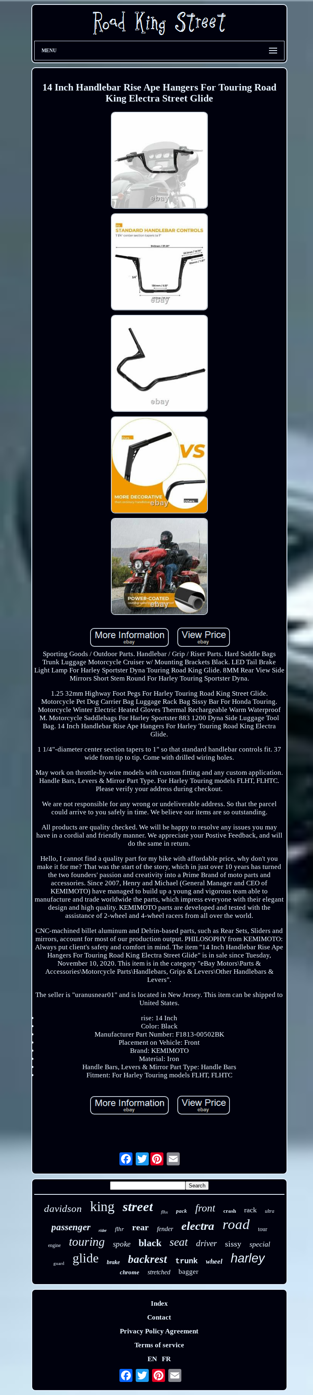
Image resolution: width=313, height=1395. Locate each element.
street (138, 1206)
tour (262, 1229)
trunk (186, 1261)
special (259, 1244)
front (205, 1208)
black (150, 1243)
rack (250, 1210)
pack (181, 1211)
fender (165, 1228)
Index (159, 1303)
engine (54, 1245)
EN (152, 1359)
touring (87, 1241)
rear (140, 1227)
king (102, 1206)
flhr (119, 1229)
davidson (63, 1208)
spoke (121, 1244)
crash (229, 1211)
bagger (188, 1272)
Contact (159, 1317)
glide (86, 1258)
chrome (129, 1272)
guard (58, 1263)
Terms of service (159, 1345)
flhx (164, 1211)
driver (206, 1243)
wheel (214, 1261)
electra (197, 1225)
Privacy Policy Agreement (159, 1331)
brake (113, 1262)
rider (103, 1230)
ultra (269, 1211)
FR (166, 1359)
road (236, 1224)
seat (179, 1242)
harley (248, 1258)
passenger (70, 1227)
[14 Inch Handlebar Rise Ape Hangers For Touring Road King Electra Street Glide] (159, 161)
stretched (159, 1272)
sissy (233, 1243)
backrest (147, 1259)
